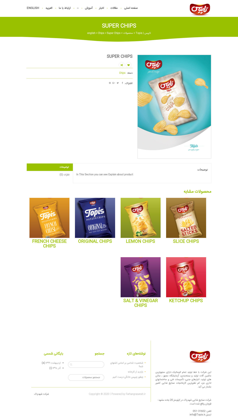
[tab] (50, 167)
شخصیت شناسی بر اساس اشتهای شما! (126, 365)
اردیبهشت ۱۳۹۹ (53, 363)
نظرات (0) (65, 175)
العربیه (49, 8)
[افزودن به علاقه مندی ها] (128, 65)
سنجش (122, 65)
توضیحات (64, 167)
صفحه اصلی (131, 8)
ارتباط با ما (65, 8)
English (33, 8)
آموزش (89, 8)
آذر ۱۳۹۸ (57, 368)
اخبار (101, 8)
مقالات (114, 8)
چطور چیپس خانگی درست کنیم (128, 377)
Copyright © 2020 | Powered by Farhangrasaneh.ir (117, 394)
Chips (122, 73)
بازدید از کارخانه (135, 372)
